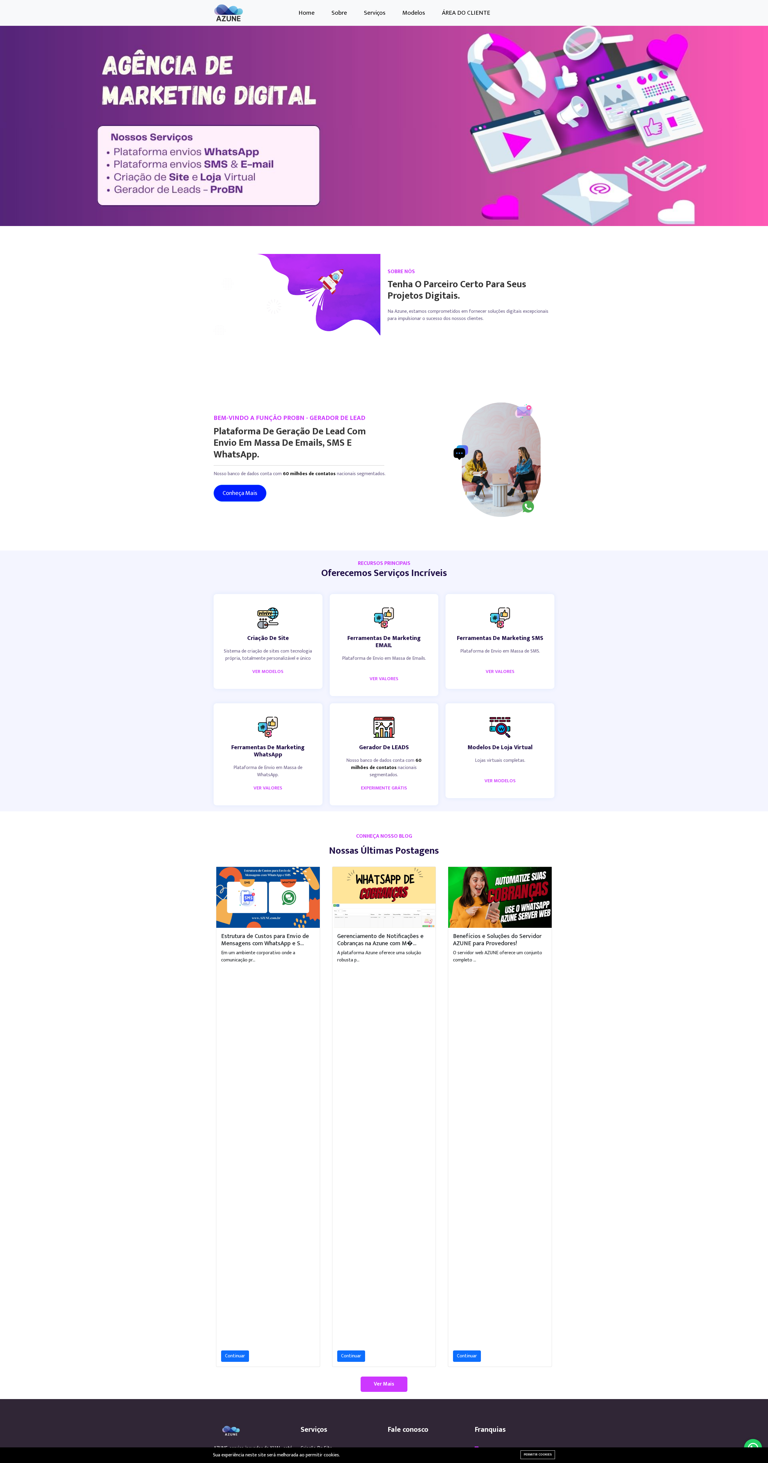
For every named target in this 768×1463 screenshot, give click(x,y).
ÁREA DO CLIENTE (466, 13)
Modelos (413, 13)
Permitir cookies (538, 1454)
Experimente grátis (384, 788)
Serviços (375, 13)
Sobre (339, 13)
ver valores (384, 679)
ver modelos (268, 672)
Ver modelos (500, 781)
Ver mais (384, 1384)
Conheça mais (240, 493)
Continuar (235, 1356)
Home (306, 13)
